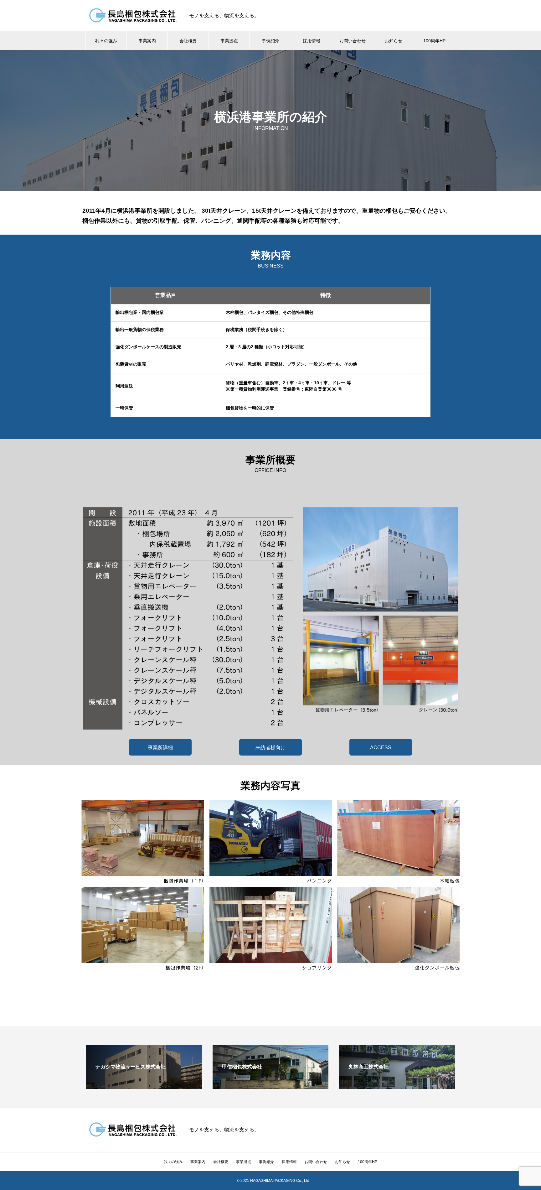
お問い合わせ (352, 40)
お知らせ (393, 40)
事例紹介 (270, 40)
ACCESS (380, 747)
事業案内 (147, 40)
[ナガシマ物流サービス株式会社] (144, 1086)
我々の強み (106, 40)
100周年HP (434, 40)
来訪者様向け (270, 747)
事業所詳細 (160, 747)
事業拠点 (229, 40)
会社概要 (188, 40)
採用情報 (311, 40)
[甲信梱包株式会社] (270, 1086)
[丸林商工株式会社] (397, 1086)
